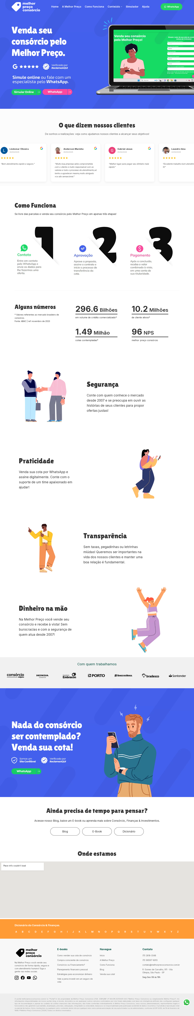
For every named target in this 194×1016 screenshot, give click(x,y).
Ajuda (145, 6)
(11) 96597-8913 (150, 960)
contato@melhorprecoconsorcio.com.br (161, 965)
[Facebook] (23, 978)
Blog (65, 831)
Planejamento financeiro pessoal (72, 969)
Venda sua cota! (107, 974)
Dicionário (129, 831)
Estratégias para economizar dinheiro (74, 974)
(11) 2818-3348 (149, 955)
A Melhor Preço (71, 6)
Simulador (132, 6)
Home (55, 6)
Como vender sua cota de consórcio (74, 955)
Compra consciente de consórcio (73, 960)
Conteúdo (114, 6)
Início (102, 955)
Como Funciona (94, 6)
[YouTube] (29, 978)
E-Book (97, 831)
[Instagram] (17, 978)
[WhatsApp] (35, 978)
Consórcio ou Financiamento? (71, 965)
